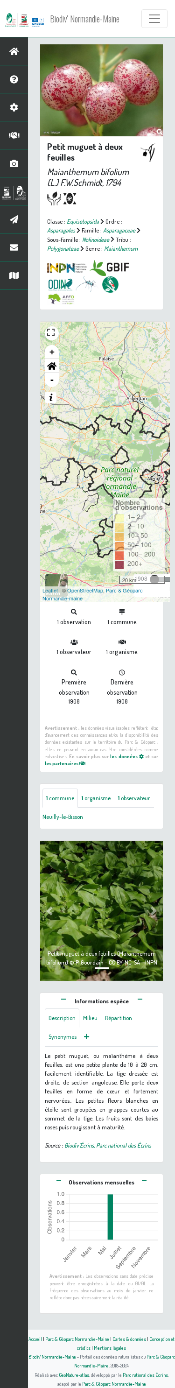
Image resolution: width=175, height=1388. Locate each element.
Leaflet (50, 590)
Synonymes (63, 1036)
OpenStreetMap (85, 590)
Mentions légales (110, 1348)
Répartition (118, 1018)
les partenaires (62, 763)
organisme (96, 798)
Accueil (35, 1339)
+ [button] (52, 352)
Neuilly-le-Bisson (62, 816)
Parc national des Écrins (145, 1375)
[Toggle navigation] (154, 18)
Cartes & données (129, 1339)
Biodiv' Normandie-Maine (84, 19)
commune (60, 798)
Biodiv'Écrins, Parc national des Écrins (107, 1145)
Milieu (90, 1018)
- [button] (52, 380)
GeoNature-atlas (74, 1375)
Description (62, 1018)
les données (124, 756)
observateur (134, 798)
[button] (52, 366)
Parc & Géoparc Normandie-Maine (77, 1339)
